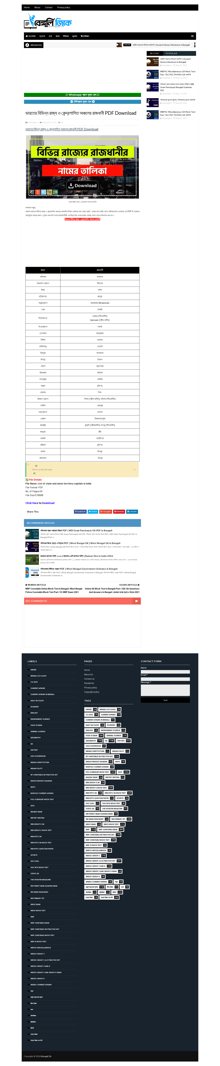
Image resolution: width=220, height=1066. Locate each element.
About (37, 7)
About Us (88, 674)
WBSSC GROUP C (38, 954)
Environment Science (40, 719)
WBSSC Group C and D (40, 966)
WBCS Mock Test (38, 911)
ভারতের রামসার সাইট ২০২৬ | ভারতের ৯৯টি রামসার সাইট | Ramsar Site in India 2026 (76, 556)
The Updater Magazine (41, 880)
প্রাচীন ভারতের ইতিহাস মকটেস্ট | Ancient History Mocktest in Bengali (140, 45)
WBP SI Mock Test (38, 942)
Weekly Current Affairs (41, 985)
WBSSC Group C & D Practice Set (45, 960)
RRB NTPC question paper (42, 849)
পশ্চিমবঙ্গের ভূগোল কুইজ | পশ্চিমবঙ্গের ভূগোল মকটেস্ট (177, 99)
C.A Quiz (34, 682)
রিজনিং (32, 1028)
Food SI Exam (36, 725)
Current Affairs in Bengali (42, 694)
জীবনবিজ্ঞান (85, 36)
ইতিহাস (66, 36)
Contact (49, 7)
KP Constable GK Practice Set (44, 775)
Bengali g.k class (38, 676)
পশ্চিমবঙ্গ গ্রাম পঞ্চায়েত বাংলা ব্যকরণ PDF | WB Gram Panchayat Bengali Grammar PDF (177, 87)
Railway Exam (36, 812)
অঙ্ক (32, 991)
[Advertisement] (82, 72)
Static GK (35, 874)
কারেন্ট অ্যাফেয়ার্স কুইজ (37, 997)
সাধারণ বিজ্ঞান (34, 1034)
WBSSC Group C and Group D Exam (46, 972)
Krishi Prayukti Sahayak (41, 781)
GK (50, 36)
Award (33, 670)
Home (27, 7)
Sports (34, 855)
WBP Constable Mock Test (42, 935)
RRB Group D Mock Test (41, 830)
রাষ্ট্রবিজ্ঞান (33, 1022)
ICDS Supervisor (38, 756)
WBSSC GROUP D (38, 979)
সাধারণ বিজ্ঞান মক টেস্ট (36, 1040)
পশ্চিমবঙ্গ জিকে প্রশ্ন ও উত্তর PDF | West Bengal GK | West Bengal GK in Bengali (80, 543)
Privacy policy (63, 7)
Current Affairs (38, 688)
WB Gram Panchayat (39, 892)
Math (33, 787)
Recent (155, 53)
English (34, 713)
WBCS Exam (35, 904)
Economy (35, 707)
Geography (36, 738)
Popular (171, 53)
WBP (32, 917)
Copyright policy (91, 692)
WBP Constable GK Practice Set (45, 929)
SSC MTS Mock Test (39, 867)
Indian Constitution (40, 762)
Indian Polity (36, 769)
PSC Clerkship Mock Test (42, 799)
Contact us (89, 679)
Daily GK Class (37, 701)
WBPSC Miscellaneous (190, 45)
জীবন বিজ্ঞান (34, 1003)
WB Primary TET (37, 898)
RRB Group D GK (37, 824)
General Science (38, 732)
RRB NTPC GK (36, 837)
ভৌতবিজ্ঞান (33, 1016)
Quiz (42, 36)
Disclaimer (89, 683)
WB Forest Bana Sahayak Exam (44, 886)
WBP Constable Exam (40, 923)
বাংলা (58, 36)
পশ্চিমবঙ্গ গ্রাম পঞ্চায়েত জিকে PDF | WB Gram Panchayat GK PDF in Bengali (76, 530)
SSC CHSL (35, 861)
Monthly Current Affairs (42, 793)
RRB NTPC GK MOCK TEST (41, 843)
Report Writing (37, 818)
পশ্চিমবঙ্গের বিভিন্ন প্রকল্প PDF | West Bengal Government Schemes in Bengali (79, 568)
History (107, 45)
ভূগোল (74, 36)
